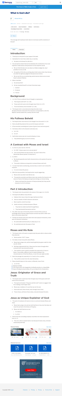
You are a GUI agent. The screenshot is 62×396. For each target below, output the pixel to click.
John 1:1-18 (13, 23)
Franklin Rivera (42, 355)
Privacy (40, 390)
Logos (12, 390)
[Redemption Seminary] (31, 368)
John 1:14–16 (13, 26)
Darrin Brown (28, 355)
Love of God (26, 29)
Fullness (30, 26)
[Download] (22, 337)
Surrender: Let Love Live (31, 353)
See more (48, 327)
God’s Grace (36, 26)
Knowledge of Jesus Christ (16, 29)
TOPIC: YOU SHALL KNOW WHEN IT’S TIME (22, 353)
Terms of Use (48, 390)
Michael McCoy (18, 18)
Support (57, 390)
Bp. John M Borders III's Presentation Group (21, 355)
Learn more (43, 7)
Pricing (33, 390)
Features (25, 390)
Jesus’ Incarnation (22, 26)
